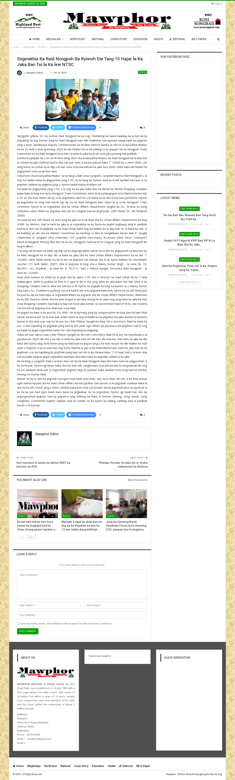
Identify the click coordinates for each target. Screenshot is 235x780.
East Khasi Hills (189, 208)
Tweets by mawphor (100, 656)
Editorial (179, 39)
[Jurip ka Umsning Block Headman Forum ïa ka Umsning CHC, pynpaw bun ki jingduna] (126, 503)
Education (140, 39)
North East (77, 39)
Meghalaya (53, 39)
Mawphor (171, 774)
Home (36, 39)
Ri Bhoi (142, 72)
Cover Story (118, 39)
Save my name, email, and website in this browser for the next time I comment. (66, 623)
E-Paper (201, 39)
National (98, 39)
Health (158, 39)
